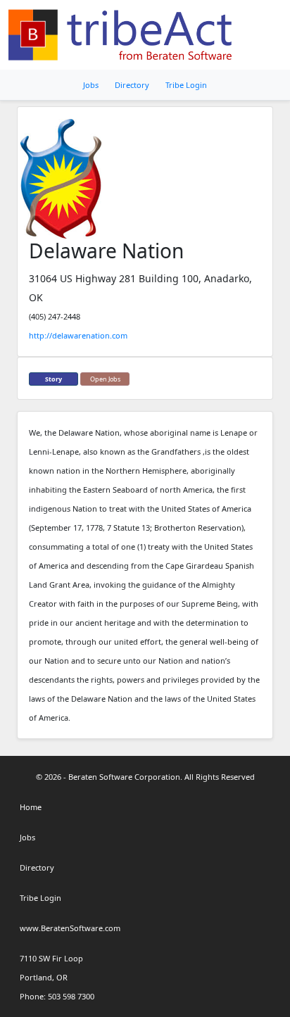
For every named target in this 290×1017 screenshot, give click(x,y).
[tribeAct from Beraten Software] (122, 35)
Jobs (91, 85)
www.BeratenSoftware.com (70, 928)
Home (31, 807)
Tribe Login (186, 85)
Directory (132, 85)
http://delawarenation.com (78, 335)
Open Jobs (105, 379)
